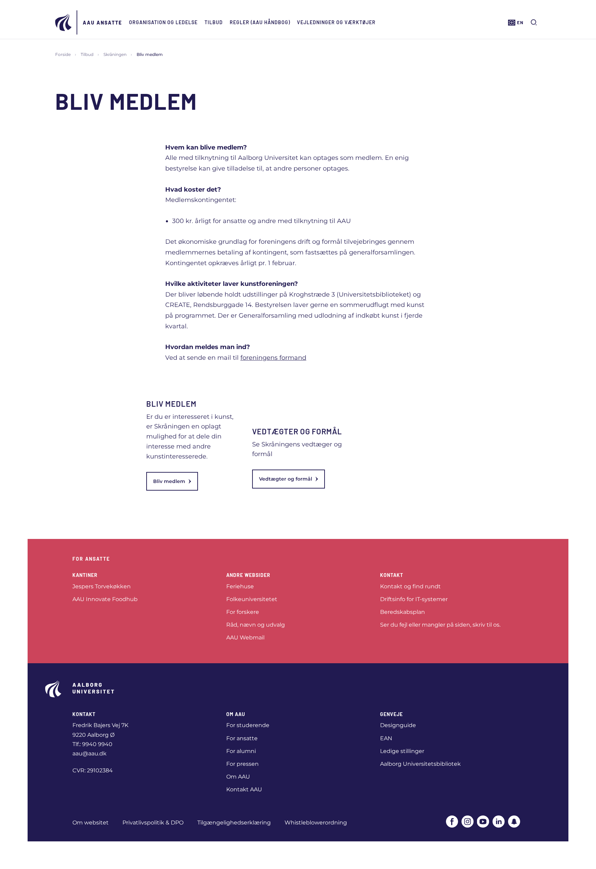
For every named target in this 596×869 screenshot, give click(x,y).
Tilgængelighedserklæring (234, 822)
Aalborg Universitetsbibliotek (420, 764)
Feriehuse (240, 586)
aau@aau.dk (89, 753)
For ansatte (242, 738)
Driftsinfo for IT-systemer (414, 599)
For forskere (242, 612)
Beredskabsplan (402, 612)
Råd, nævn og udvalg (255, 624)
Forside (63, 54)
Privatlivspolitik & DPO (152, 822)
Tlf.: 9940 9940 (92, 744)
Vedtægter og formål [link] (285, 479)
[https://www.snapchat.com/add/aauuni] (514, 821)
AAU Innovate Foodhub (105, 599)
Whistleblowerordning (316, 822)
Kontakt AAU (244, 789)
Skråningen (115, 54)
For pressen (242, 764)
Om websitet (90, 822)
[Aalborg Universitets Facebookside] (452, 821)
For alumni (241, 751)
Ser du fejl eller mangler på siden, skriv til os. (440, 624)
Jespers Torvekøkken (101, 586)
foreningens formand (273, 357)
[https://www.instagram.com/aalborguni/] (467, 821)
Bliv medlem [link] (169, 481)
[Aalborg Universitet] (63, 22)
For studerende (247, 725)
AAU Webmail (245, 637)
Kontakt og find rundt (410, 586)
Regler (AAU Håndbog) (260, 22)
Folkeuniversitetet (251, 599)
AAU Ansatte (102, 23)
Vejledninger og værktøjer (336, 22)
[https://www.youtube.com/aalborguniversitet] (483, 821)
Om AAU (238, 776)
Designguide (398, 725)
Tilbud (214, 22)
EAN (386, 738)
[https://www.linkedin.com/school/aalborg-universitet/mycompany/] (499, 821)
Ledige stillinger (402, 751)
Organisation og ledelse (163, 22)
